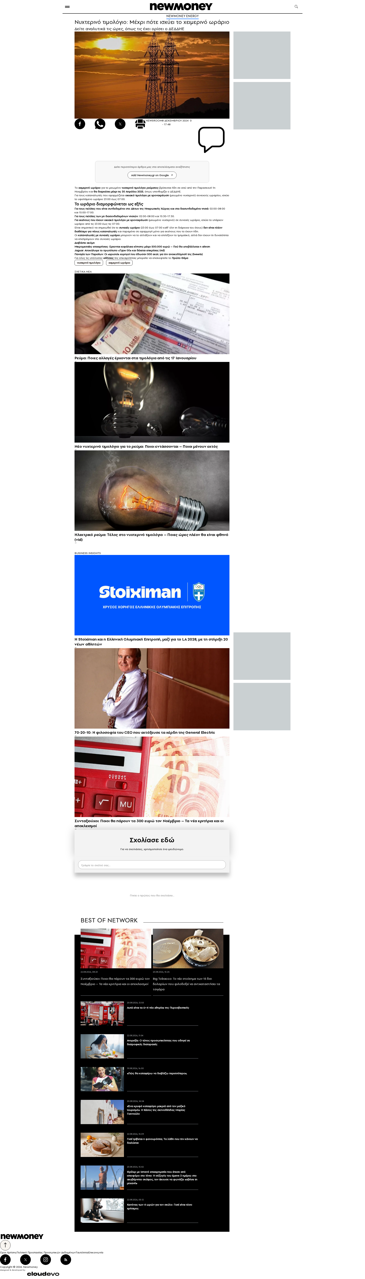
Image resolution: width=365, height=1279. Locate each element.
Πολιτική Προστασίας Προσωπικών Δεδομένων (46, 1252)
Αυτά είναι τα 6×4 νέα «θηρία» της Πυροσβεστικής (158, 1007)
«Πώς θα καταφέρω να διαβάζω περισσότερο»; (157, 1073)
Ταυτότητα (82, 1252)
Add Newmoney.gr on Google (150, 175)
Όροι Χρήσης (8, 1252)
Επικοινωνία (95, 1252)
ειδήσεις (108, 258)
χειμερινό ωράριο (90, 188)
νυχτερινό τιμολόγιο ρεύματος (140, 188)
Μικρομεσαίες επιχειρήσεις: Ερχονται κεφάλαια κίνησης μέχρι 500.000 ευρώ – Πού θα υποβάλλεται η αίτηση (142, 246)
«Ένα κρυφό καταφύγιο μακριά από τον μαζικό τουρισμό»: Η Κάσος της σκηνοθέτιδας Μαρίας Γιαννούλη (156, 1110)
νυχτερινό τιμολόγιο (89, 263)
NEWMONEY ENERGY (182, 16)
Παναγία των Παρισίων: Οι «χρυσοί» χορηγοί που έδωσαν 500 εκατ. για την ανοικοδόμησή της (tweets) (139, 254)
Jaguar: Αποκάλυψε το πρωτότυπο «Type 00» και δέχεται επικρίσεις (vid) (120, 250)
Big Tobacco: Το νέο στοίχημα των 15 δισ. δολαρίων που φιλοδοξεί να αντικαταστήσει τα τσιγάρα (186, 983)
